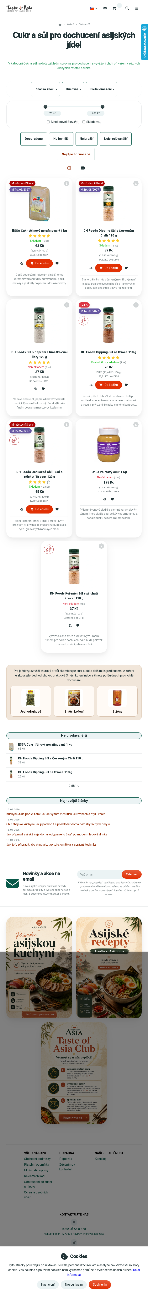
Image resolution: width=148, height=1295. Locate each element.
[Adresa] (74, 1222)
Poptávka (65, 1159)
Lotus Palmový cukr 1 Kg (109, 472)
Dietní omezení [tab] (101, 89)
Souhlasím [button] (100, 1284)
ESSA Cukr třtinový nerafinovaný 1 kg (39, 230)
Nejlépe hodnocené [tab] (76, 154)
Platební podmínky (36, 1164)
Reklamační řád (34, 1176)
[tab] (69, 168)
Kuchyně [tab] (73, 89)
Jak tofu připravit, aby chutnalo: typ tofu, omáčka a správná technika (51, 844)
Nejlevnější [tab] (61, 139)
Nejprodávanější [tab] (115, 139)
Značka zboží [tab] (45, 89)
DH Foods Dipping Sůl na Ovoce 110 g (108, 352)
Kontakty (101, 1159)
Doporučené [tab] (34, 139)
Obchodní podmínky (37, 1159)
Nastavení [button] (48, 1284)
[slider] (45, 107)
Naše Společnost (109, 1153)
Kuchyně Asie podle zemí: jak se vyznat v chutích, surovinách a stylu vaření (56, 814)
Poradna (66, 1153)
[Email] (105, 8)
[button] (21, 263)
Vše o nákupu (35, 1153)
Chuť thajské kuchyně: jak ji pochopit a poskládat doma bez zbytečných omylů (58, 824)
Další (71, 786)
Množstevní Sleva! (65, 122)
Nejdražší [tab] (86, 139)
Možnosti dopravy (36, 1170)
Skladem (93, 122)
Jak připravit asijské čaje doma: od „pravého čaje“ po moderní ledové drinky (56, 834)
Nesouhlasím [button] (74, 1284)
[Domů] (19, 8)
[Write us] (74, 1242)
